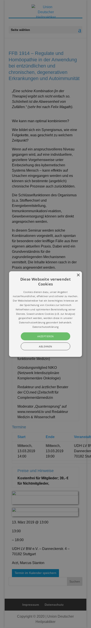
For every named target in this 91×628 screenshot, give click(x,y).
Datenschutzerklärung (45, 326)
